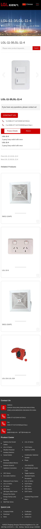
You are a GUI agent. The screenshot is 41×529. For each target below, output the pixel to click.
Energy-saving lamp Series (9, 498)
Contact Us (9, 115)
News (5, 517)
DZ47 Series (28, 491)
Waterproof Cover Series (10, 481)
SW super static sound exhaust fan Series (10, 493)
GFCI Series (7, 473)
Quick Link (5, 507)
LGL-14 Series (7, 447)
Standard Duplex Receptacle (30, 477)
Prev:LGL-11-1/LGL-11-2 (9, 156)
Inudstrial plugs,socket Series (31, 498)
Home (11, 26)
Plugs (26, 460)
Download (6, 514)
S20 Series (28, 486)
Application (28, 514)
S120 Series (28, 447)
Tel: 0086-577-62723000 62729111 (16, 416)
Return (28, 131)
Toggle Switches (29, 473)
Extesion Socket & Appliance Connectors (10, 467)
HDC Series (28, 489)
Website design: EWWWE (32, 527)
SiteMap (21, 527)
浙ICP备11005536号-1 (8, 527)
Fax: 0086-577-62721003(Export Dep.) (17, 424)
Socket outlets (7, 455)
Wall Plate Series (8, 502)
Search (36, 48)
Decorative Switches (9, 476)
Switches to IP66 (30, 450)
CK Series (6, 486)
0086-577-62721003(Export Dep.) (20, 125)
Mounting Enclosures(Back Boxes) (10, 462)
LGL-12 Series (7, 483)
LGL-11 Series (34, 26)
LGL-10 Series (29, 442)
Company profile (8, 511)
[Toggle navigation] (37, 4)
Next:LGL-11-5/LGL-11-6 (9, 159)
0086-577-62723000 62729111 (19, 121)
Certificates (28, 511)
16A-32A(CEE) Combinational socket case (31, 468)
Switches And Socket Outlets (9, 443)
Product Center (21, 26)
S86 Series (6, 489)
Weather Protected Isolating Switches (8, 451)
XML (16, 527)
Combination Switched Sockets (31, 456)
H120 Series (28, 483)
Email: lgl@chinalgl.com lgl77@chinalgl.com (19, 431)
